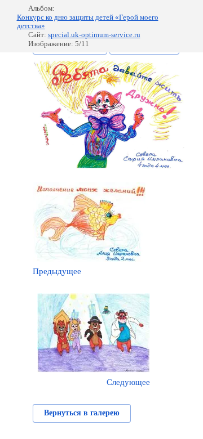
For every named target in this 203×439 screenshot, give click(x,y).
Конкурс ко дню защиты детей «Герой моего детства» (87, 21)
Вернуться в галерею (82, 413)
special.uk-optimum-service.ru (94, 34)
